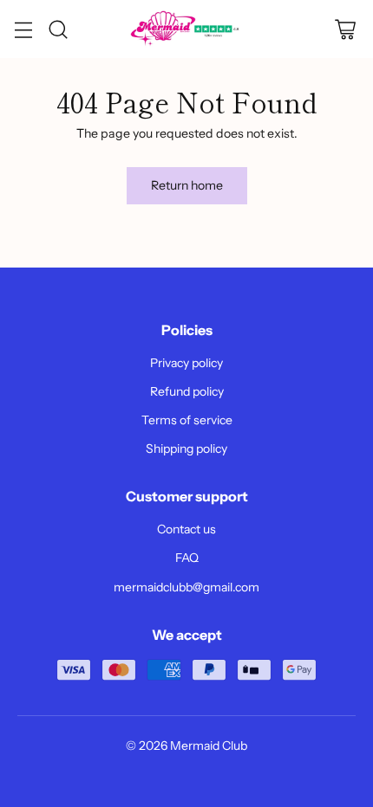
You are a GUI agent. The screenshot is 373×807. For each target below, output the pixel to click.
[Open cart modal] (345, 29)
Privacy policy (186, 363)
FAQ (187, 557)
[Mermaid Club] (186, 29)
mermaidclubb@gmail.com (186, 587)
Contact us (186, 529)
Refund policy (187, 391)
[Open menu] (23, 29)
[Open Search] (57, 29)
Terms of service (186, 420)
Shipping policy (186, 448)
